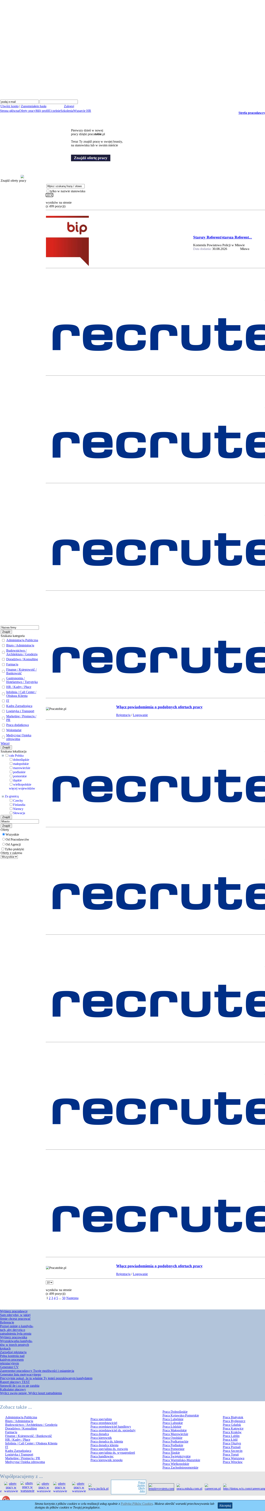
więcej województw (22, 788)
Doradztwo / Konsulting (22, 659)
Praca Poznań (232, 1447)
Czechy (18, 800)
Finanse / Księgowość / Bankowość (21, 671)
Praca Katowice (233, 1428)
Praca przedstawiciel (103, 1423)
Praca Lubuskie (173, 1423)
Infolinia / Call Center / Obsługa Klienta (21, 694)
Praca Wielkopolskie (176, 1464)
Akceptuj (225, 1505)
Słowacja (19, 813)
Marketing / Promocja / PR (22, 1458)
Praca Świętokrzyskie (177, 1456)
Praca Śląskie (171, 1452)
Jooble (130, 1485)
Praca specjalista (101, 1419)
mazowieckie (21, 768)
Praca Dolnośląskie (175, 1411)
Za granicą (12, 796)
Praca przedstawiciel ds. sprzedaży (113, 1430)
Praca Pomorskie (173, 1449)
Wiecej (5, 743)
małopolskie (21, 764)
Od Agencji (13, 844)
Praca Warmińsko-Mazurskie (181, 1460)
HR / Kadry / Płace (18, 687)
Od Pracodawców (17, 839)
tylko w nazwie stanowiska (67, 191)
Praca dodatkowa (17, 725)
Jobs (131, 1491)
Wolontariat (13, 730)
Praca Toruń (231, 1454)
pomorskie (20, 776)
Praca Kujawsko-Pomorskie (181, 1415)
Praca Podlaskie (173, 1445)
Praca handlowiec (102, 1456)
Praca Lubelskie (173, 1419)
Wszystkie (12, 834)
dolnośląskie (21, 759)
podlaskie (19, 772)
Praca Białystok (233, 1417)
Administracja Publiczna (22, 640)
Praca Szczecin (232, 1450)
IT (7, 700)
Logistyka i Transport (20, 711)
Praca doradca (99, 1434)
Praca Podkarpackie (175, 1441)
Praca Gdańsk (232, 1424)
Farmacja (12, 664)
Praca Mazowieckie (175, 1434)
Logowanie (140, 715)
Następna (72, 1298)
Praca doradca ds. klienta (106, 1441)
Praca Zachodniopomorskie (180, 1467)
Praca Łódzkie (172, 1426)
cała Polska (16, 755)
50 (63, 1298)
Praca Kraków (232, 1432)
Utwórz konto (9, 106)
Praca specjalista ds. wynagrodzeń (112, 1452)
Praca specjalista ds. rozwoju (109, 1449)
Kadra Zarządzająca (19, 706)
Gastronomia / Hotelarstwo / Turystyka (22, 680)
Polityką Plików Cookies (137, 1503)
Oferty (130, 1488)
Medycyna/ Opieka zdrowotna (18, 737)
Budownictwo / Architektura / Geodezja (21, 652)
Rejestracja (123, 715)
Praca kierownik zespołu (106, 1460)
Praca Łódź (230, 1439)
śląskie (17, 780)
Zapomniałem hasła (33, 106)
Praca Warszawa (233, 1458)
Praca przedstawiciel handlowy (110, 1426)
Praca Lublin (231, 1436)
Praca (130, 1482)
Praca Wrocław (233, 1462)
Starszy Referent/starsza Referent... (222, 237)
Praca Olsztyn (232, 1443)
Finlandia (19, 804)
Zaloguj (69, 106)
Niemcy (18, 809)
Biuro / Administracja (20, 645)
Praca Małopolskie (175, 1430)
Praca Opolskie (172, 1437)
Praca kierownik (101, 1437)
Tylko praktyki (14, 849)
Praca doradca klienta (104, 1445)
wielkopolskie (22, 784)
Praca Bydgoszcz (234, 1421)
